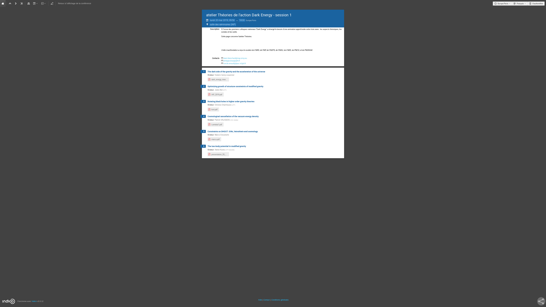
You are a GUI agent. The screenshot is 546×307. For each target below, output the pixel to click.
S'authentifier (537, 3)
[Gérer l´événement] (52, 3)
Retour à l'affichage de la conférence (74, 3)
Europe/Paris (503, 3)
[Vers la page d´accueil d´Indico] (3, 3)
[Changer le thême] (44, 3)
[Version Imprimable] (29, 3)
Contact (266, 300)
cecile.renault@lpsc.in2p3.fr (235, 63)
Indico (34, 301)
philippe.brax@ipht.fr (232, 61)
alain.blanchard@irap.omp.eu (235, 58)
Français (520, 3)
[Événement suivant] (16, 3)
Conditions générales (280, 300)
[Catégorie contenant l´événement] (10, 3)
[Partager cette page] (541, 301)
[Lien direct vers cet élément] (267, 71)
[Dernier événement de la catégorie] (21, 3)
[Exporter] (35, 3)
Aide (260, 300)
